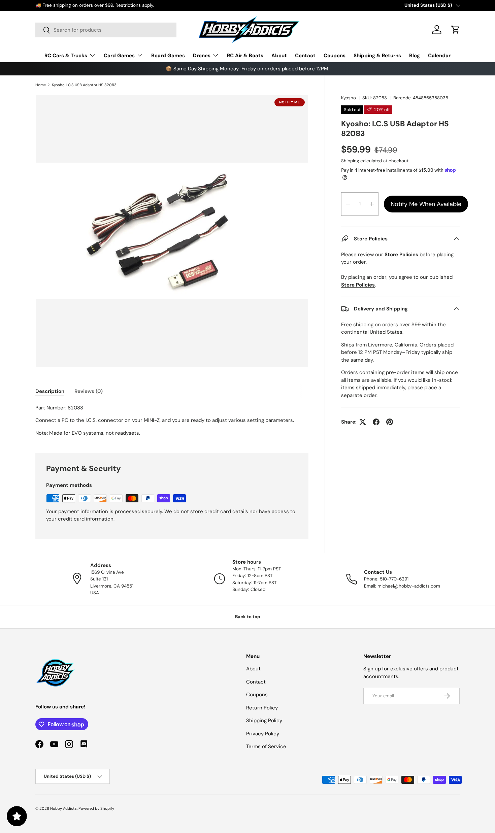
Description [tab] (49, 391)
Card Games (119, 55)
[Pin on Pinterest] (389, 422)
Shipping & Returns (377, 55)
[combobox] (105, 30)
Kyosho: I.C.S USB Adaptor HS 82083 (84, 84)
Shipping (350, 161)
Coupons (334, 55)
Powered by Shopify (96, 808)
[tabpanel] (171, 420)
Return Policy (262, 707)
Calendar (439, 55)
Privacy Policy (262, 733)
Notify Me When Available (426, 204)
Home (40, 84)
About (279, 55)
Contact (305, 55)
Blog (414, 55)
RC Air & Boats (245, 55)
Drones (201, 55)
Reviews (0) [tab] (88, 391)
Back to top (247, 617)
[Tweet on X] (362, 422)
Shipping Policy (264, 720)
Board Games (168, 55)
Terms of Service (266, 746)
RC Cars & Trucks (65, 55)
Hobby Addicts (63, 808)
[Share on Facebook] (376, 422)
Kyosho (348, 98)
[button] (455, 29)
